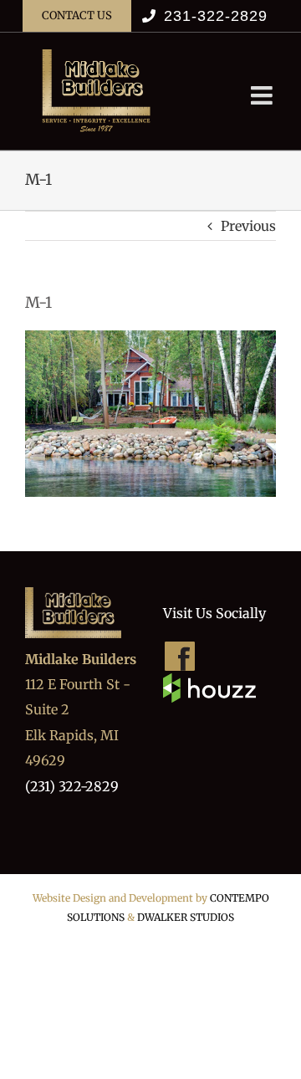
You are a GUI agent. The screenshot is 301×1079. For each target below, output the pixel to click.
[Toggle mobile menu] (263, 95)
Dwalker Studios (185, 917)
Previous (248, 225)
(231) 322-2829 (72, 786)
